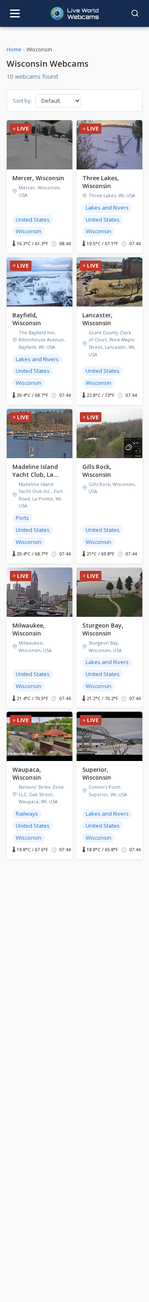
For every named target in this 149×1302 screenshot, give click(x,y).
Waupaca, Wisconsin (26, 773)
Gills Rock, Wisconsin (96, 470)
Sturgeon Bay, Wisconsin (102, 629)
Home (14, 49)
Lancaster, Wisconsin (97, 319)
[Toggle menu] (15, 13)
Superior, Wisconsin (96, 773)
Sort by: (22, 100)
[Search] (134, 13)
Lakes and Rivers (107, 207)
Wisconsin (28, 231)
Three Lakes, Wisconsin (100, 182)
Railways (27, 813)
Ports (22, 518)
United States (33, 219)
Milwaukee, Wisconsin (28, 629)
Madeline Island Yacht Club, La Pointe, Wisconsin (37, 474)
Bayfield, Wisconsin (26, 319)
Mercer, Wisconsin (38, 178)
